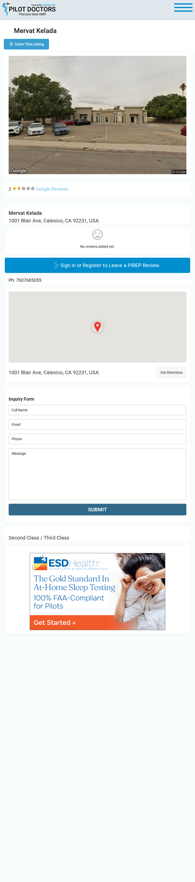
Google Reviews (52, 189)
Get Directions (171, 372)
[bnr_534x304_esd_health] (97, 591)
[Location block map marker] (97, 327)
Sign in (68, 265)
